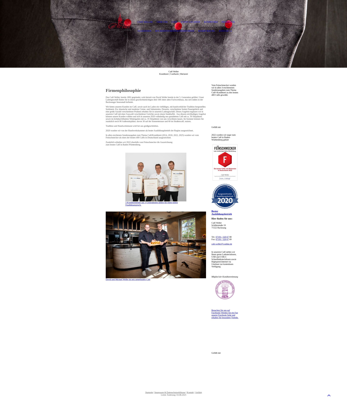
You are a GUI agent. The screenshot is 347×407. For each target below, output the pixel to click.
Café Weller (145, 22)
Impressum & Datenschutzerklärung (170, 392)
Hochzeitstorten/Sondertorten (174, 31)
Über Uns (162, 22)
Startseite (149, 392)
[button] (328, 395)
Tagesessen (144, 31)
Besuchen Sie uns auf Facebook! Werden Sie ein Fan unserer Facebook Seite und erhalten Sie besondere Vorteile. (224, 314)
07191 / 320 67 (222, 237)
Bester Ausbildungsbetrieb (221, 212)
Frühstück (228, 22)
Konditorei (211, 22)
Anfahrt (198, 392)
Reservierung (206, 31)
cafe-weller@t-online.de (221, 244)
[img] (120, 22)
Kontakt (190, 392)
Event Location (190, 22)
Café (174, 22)
